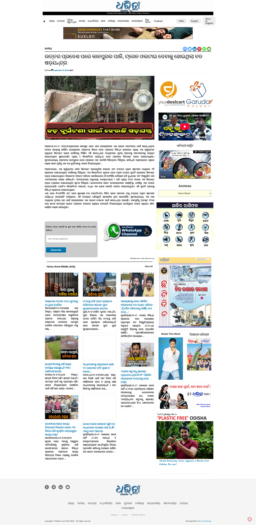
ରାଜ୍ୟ (52, 21)
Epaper (194, 21)
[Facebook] (185, 49)
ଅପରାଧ (184, 503)
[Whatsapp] (204, 49)
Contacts (124, 515)
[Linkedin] (194, 49)
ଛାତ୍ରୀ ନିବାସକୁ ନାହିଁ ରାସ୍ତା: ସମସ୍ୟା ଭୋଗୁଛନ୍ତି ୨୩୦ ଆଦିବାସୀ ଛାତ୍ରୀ (58, 368)
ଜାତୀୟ (82, 21)
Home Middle (61, 266)
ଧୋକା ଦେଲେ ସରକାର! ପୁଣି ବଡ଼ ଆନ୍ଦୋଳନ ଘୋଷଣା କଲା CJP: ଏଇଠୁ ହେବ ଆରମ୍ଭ (99, 427)
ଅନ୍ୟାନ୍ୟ (158, 21)
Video (181, 21)
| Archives (145, 13)
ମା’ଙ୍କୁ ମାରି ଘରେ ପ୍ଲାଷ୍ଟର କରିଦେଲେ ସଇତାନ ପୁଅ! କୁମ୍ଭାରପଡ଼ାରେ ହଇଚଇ (97, 305)
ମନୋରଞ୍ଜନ (137, 21)
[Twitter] (190, 49)
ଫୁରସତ (128, 503)
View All (149, 266)
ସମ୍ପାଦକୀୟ (123, 21)
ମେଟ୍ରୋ (61, 21)
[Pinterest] (199, 49)
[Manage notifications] (250, 519)
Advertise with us (138, 515)
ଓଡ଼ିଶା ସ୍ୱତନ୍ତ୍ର (72, 21)
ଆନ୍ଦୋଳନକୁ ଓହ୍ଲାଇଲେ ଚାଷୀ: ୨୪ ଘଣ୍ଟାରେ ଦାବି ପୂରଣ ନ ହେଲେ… (98, 368)
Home (50, 266)
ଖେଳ (103, 21)
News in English (209, 21)
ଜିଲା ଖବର (147, 21)
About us (114, 515)
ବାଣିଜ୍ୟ (111, 21)
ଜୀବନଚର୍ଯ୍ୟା (170, 503)
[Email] (209, 49)
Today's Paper (136, 13)
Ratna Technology (204, 521)
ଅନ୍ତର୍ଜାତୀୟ (93, 21)
